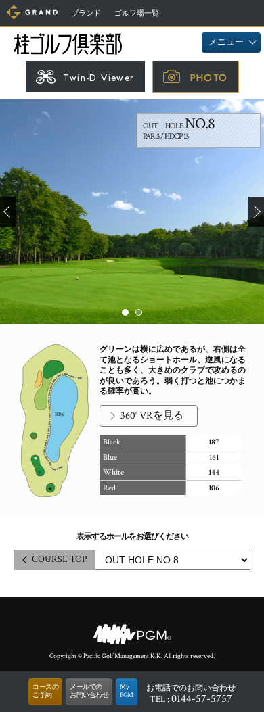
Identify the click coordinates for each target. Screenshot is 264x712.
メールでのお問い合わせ (89, 691)
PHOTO (209, 78)
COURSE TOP (59, 559)
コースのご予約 (45, 691)
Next (256, 212)
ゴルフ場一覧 (136, 13)
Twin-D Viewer (98, 78)
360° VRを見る (151, 415)
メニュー (226, 42)
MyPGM (126, 691)
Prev (8, 212)
